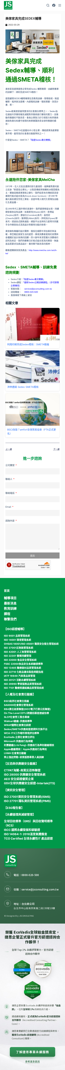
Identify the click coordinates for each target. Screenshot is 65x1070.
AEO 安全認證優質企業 (19, 779)
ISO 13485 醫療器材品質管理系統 (22, 667)
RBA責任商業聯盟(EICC (17, 709)
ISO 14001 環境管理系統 (17, 639)
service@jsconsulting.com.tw (38, 289)
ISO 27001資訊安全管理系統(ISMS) (27, 797)
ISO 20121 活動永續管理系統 (20, 679)
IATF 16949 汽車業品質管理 (19, 675)
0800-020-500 (30, 875)
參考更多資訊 (32, 1061)
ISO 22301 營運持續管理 (17, 655)
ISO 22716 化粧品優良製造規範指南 (23, 671)
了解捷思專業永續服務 (32, 1052)
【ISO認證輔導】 (15, 629)
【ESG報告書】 (14, 808)
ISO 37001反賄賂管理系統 (18, 647)
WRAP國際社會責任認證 (17, 725)
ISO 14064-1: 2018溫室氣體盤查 (25, 834)
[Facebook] (53, 5)
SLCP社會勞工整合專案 (16, 716)
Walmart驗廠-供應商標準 (18, 721)
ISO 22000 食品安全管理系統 (20, 659)
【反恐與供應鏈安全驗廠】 (21, 763)
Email (8, 506)
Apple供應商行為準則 (35, 749)
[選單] (59, 5)
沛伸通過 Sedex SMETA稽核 (23, 386)
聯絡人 (9, 479)
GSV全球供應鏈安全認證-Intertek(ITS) (29, 783)
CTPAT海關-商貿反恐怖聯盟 (22, 770)
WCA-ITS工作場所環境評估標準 (21, 733)
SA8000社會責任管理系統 (18, 704)
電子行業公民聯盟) (40, 709)
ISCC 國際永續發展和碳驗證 (22, 830)
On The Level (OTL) (15, 713)
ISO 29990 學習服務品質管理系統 (23, 683)
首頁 (7, 591)
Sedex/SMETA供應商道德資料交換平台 (25, 729)
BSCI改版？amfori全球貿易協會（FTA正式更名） (31, 431)
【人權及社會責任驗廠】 (20, 694)
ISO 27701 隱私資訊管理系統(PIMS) (27, 801)
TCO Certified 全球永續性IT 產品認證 (28, 838)
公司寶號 (10, 465)
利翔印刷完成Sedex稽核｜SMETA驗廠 (28, 344)
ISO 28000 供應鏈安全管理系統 (25, 774)
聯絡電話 (10, 493)
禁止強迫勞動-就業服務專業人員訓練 (24, 757)
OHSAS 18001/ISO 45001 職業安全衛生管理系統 (31, 643)
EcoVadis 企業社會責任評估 (19, 737)
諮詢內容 (10, 520)
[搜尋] (48, 5)
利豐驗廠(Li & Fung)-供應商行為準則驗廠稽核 (29, 745)
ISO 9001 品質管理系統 (17, 635)
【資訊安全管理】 (15, 790)
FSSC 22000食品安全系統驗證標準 (23, 663)
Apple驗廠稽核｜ (13, 749)
